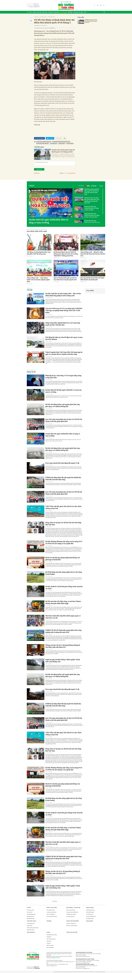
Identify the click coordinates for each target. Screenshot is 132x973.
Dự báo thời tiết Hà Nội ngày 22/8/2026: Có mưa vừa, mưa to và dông (63, 391)
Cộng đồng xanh (31, 923)
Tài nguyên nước (51, 910)
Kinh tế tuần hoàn (90, 910)
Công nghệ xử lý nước (52, 916)
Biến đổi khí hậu (30, 918)
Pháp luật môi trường (78, 12)
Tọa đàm (49, 943)
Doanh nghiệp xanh (91, 916)
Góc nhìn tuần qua (51, 939)
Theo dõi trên (81, 185)
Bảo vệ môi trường (70, 910)
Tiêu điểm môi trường (52, 934)
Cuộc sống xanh (63, 12)
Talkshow (49, 936)
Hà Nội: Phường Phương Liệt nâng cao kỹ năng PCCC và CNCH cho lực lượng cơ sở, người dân (63, 542)
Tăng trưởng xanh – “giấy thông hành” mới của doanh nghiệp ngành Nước (38, 279)
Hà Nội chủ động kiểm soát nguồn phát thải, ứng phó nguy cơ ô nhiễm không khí (62, 405)
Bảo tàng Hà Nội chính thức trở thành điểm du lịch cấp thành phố (92, 278)
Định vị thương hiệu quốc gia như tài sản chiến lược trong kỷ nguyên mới (65, 278)
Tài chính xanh (89, 914)
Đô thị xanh (29, 925)
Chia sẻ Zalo (50, 138)
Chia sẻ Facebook (40, 138)
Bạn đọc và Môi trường (71, 925)
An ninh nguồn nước (52, 912)
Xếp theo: (62, 173)
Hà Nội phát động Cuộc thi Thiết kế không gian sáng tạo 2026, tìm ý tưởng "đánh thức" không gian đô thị (66, 254)
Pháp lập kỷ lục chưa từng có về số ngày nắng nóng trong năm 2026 (63, 376)
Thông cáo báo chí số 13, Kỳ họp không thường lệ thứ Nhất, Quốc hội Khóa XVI (62, 646)
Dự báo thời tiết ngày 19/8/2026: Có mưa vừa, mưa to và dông (92, 222)
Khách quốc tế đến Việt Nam (43, 143)
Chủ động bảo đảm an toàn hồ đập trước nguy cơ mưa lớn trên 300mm (63, 338)
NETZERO (70, 12)
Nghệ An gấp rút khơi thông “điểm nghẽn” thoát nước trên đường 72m (62, 660)
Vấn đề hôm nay (30, 916)
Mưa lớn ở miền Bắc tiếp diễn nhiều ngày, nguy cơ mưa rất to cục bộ (63, 617)
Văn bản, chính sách (71, 923)
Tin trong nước (30, 910)
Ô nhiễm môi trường (71, 914)
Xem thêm (54, 901)
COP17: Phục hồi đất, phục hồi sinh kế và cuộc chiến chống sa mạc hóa (63, 507)
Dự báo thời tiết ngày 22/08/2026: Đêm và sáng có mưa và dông (48, 221)
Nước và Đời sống (51, 914)
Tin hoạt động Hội (31, 914)
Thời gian (66, 173)
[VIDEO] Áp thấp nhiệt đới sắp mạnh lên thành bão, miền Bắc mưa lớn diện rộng (91, 192)
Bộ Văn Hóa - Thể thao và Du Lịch (44, 141)
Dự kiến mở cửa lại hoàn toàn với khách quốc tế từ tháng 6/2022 (63, 151)
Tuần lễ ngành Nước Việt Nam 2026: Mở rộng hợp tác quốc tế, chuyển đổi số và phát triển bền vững (64, 353)
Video (85, 12)
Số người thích (72, 173)
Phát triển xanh (51, 16)
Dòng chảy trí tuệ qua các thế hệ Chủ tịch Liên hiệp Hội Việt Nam (63, 524)
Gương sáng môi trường (32, 927)
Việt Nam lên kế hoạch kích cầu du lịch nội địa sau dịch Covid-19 (91, 21)
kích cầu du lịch (53, 143)
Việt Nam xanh (50, 945)
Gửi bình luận (39, 169)
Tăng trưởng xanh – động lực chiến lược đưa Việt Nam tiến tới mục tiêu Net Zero (92, 254)
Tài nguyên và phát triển (72, 912)
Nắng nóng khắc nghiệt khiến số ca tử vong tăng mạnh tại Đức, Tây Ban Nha (62, 324)
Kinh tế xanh (56, 12)
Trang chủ (36, 16)
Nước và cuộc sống (37, 12)
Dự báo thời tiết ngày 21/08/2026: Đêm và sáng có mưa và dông (91, 208)
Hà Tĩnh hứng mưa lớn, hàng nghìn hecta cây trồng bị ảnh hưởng (63, 573)
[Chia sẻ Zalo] (31, 21)
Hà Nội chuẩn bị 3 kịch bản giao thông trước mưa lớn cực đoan (64, 587)
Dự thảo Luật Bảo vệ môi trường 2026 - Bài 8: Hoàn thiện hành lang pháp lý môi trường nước (63, 294)
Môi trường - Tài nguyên (47, 12)
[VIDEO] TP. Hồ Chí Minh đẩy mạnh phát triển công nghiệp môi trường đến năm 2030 (91, 200)
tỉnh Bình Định (62, 143)
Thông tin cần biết (71, 932)
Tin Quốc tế (29, 912)
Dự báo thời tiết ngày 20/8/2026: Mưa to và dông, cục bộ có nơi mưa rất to (92, 215)
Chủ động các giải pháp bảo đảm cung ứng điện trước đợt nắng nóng (38, 253)
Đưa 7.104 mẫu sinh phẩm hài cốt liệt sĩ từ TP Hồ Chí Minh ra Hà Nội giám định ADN (63, 420)
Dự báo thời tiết (50, 947)
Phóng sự (49, 941)
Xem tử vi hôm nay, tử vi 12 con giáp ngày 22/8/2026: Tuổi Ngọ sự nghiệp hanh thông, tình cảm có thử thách (63, 310)
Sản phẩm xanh (90, 918)
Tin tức (30, 12)
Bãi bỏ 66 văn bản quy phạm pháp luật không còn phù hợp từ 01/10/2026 (62, 559)
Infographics (31, 932)
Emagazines (89, 921)
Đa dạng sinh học (70, 916)
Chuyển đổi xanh (90, 912)
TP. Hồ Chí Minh (69, 143)
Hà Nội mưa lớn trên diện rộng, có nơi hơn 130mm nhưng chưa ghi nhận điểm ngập (63, 602)
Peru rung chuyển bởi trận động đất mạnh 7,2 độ (62, 463)
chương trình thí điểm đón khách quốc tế (61, 141)
